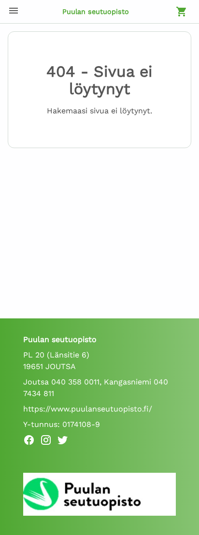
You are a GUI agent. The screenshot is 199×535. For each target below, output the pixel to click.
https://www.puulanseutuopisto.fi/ (87, 408)
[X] (65, 441)
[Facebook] (31, 441)
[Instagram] (48, 441)
